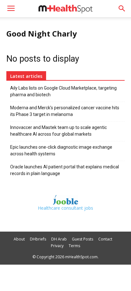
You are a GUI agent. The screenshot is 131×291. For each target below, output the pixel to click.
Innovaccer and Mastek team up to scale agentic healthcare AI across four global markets (58, 131)
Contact (105, 239)
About (19, 239)
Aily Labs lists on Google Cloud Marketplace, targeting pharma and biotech (63, 91)
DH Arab (59, 239)
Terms (74, 245)
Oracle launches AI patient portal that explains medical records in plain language (64, 170)
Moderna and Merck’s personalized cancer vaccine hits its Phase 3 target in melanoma (64, 111)
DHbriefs (38, 239)
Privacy (57, 245)
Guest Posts (82, 239)
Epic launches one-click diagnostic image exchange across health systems (61, 150)
